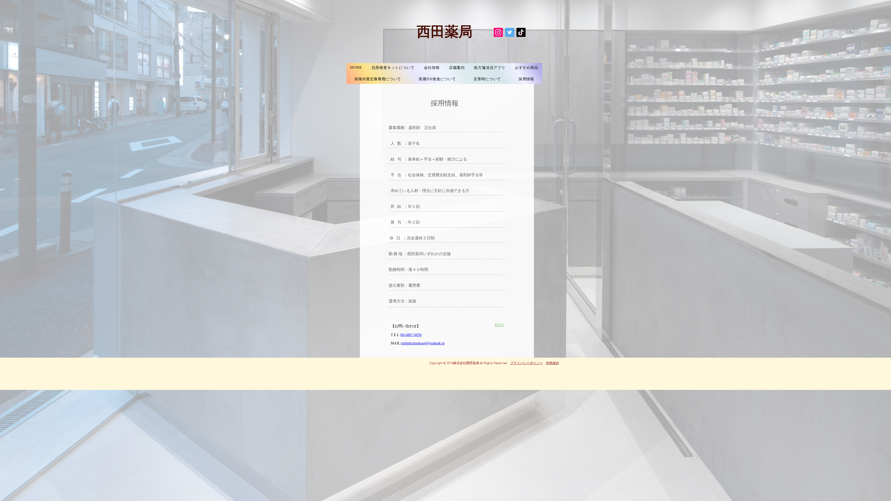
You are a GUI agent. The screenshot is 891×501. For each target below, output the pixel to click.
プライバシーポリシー (526, 363)
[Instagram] (498, 32)
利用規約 (552, 363)
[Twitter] (509, 32)
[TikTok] (521, 32)
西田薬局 (444, 30)
